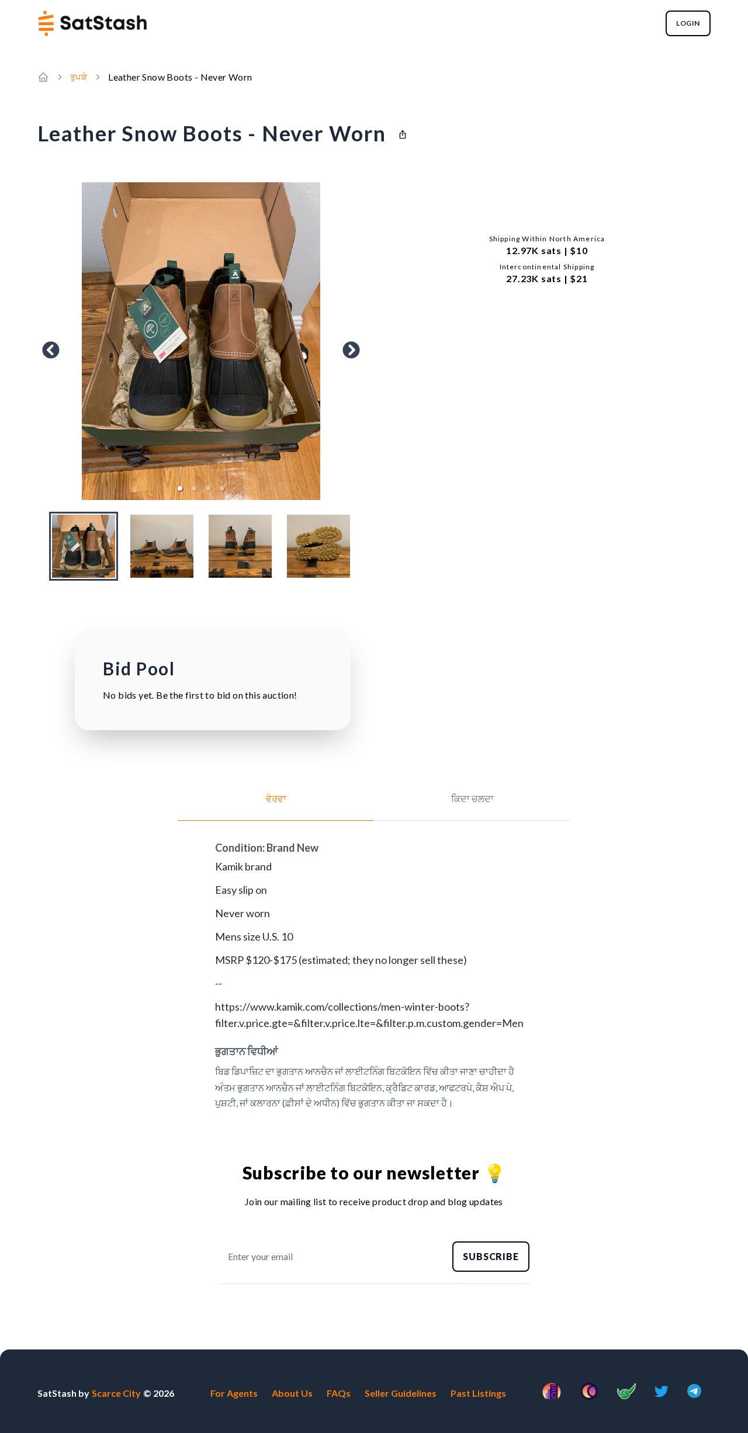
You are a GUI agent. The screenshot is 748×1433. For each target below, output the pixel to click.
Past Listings (478, 1393)
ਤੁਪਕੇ (78, 77)
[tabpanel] (374, 975)
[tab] (276, 806)
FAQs (339, 1393)
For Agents (234, 1393)
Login (688, 23)
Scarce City (116, 1393)
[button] (180, 488)
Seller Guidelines (401, 1393)
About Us (292, 1393)
